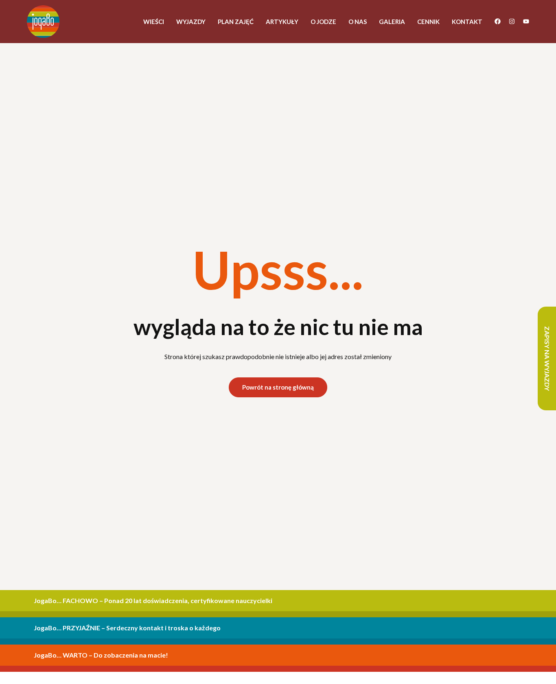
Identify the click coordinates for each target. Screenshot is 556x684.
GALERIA (392, 21)
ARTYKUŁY (282, 21)
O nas (357, 21)
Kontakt (467, 21)
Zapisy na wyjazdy (547, 358)
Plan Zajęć (236, 21)
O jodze (323, 21)
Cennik (428, 21)
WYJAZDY (191, 21)
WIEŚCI (153, 21)
